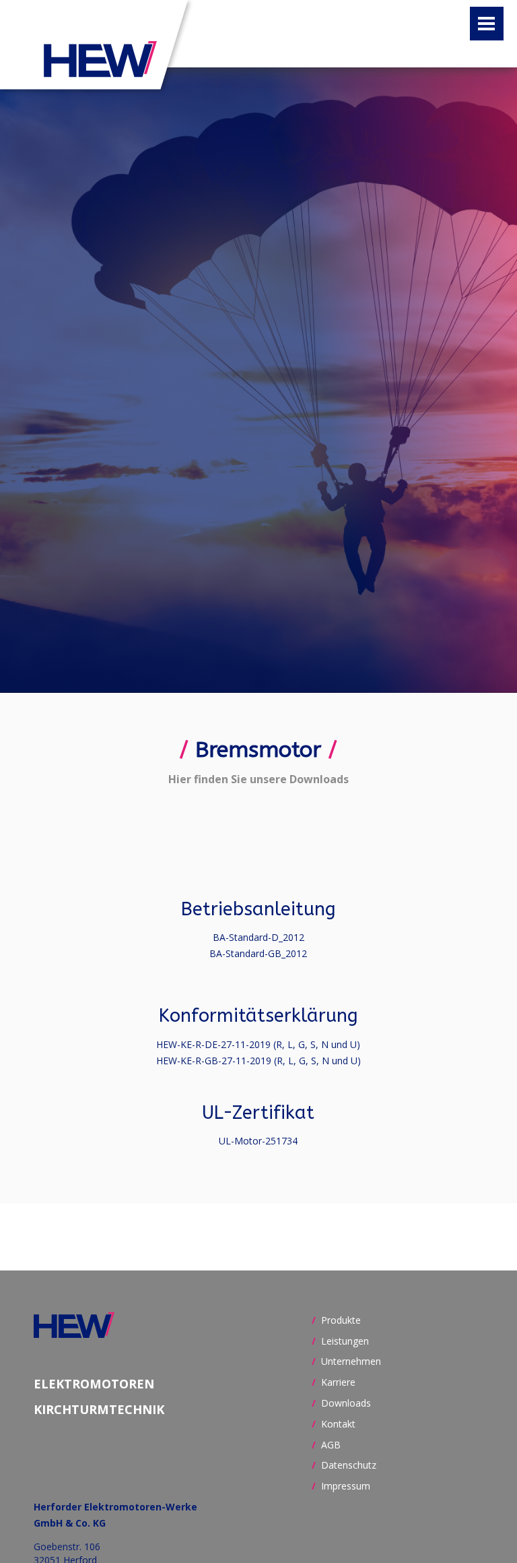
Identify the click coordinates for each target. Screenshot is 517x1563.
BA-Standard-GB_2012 (258, 953)
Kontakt (338, 1423)
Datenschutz (348, 1465)
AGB (331, 1444)
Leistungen (345, 1341)
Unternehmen (351, 1361)
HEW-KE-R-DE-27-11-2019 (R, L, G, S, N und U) (258, 1044)
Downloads (346, 1403)
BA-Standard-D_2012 (258, 937)
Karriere (338, 1382)
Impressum (345, 1485)
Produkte (341, 1320)
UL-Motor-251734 (258, 1140)
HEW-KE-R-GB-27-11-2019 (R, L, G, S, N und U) (258, 1060)
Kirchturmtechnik (99, 1409)
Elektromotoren (94, 1384)
